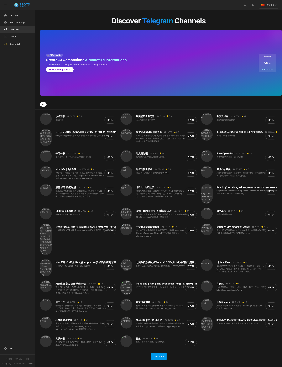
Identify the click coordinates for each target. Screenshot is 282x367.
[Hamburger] (5, 5)
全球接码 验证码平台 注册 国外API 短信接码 (239, 132)
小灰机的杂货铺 (64, 320)
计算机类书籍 (143, 302)
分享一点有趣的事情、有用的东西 (150, 342)
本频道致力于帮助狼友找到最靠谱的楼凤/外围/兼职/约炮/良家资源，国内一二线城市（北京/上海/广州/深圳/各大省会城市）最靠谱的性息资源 (160, 138)
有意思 (220, 283)
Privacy (18, 359)
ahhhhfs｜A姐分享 (66, 169)
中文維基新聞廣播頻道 (148, 226)
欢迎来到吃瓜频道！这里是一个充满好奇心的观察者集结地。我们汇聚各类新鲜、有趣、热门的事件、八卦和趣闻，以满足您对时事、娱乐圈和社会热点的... (160, 194)
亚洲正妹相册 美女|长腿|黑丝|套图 (154, 210)
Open (110, 120)
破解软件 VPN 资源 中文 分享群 (233, 226)
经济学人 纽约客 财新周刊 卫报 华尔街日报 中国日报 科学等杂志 (163, 287)
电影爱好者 (222, 116)
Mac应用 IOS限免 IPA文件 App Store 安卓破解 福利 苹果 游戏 (88, 262)
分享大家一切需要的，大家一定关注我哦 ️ (73, 266)
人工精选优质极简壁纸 (145, 119)
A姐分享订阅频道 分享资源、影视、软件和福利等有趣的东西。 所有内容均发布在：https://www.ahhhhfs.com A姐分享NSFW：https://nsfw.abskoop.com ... (80, 175)
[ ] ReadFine (223, 262)
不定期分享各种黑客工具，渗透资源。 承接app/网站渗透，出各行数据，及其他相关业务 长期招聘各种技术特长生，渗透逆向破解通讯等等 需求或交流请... (80, 194)
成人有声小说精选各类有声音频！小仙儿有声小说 (237, 323)
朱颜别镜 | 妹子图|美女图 (149, 320)
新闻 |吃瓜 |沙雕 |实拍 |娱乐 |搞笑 (150, 157)
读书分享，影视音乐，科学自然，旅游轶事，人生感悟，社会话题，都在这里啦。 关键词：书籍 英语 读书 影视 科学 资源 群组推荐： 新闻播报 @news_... (80, 308)
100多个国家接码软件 (225, 135)
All (43, 104)
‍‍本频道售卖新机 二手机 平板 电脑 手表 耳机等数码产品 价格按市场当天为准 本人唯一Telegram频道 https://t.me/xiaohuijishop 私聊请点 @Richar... (80, 326)
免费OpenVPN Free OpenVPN (229, 157)
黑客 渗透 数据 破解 (66, 187)
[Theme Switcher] (253, 5)
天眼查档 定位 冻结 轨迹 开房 (71, 283)
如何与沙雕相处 (144, 169)
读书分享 (60, 302)
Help (27, 359)
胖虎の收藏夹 (223, 169)
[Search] (245, 5)
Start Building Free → (60, 69)
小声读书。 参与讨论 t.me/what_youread (73, 157)
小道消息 (60, 116)
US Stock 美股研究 (66, 210)
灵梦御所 (60, 338)
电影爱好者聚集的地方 (226, 119)
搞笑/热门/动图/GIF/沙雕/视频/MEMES (152, 172)
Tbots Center (27, 363)
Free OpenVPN (225, 153)
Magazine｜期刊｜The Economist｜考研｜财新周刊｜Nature (169, 283)
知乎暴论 (221, 210)
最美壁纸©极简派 (145, 116)
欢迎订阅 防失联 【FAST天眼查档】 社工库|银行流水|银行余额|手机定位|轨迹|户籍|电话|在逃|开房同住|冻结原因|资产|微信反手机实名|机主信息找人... (79, 290)
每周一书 (60, 153)
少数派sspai (223, 302)
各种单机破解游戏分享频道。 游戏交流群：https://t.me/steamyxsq (165, 266)
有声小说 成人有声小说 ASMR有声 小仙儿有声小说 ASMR (246, 320)
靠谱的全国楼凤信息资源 (149, 132)
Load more (159, 356)
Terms (9, 359)
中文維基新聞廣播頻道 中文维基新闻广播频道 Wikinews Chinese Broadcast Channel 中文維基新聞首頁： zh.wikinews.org (160, 233)
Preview (45, 123)
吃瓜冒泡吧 (142, 153)
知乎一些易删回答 (224, 214)
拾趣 (138, 338)
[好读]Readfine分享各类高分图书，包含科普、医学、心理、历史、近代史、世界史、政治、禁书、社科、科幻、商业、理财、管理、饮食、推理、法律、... (240, 269)
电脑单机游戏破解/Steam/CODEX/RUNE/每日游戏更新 (165, 262)
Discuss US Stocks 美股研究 (68, 214)
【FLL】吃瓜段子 (145, 187)
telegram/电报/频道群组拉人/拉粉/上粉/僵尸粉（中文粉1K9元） (90, 132)
